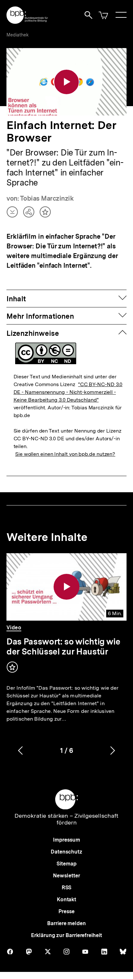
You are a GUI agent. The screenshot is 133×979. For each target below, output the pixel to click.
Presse (66, 911)
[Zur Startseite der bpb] (27, 21)
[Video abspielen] (66, 82)
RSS (67, 887)
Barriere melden (66, 923)
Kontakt (66, 899)
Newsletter (66, 876)
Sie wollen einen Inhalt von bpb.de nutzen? (65, 454)
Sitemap (66, 864)
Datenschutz (66, 852)
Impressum (66, 840)
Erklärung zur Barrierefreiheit (66, 935)
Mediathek (17, 34)
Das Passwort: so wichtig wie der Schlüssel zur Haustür (63, 646)
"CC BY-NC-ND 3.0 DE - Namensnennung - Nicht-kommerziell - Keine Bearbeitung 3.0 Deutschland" (68, 392)
